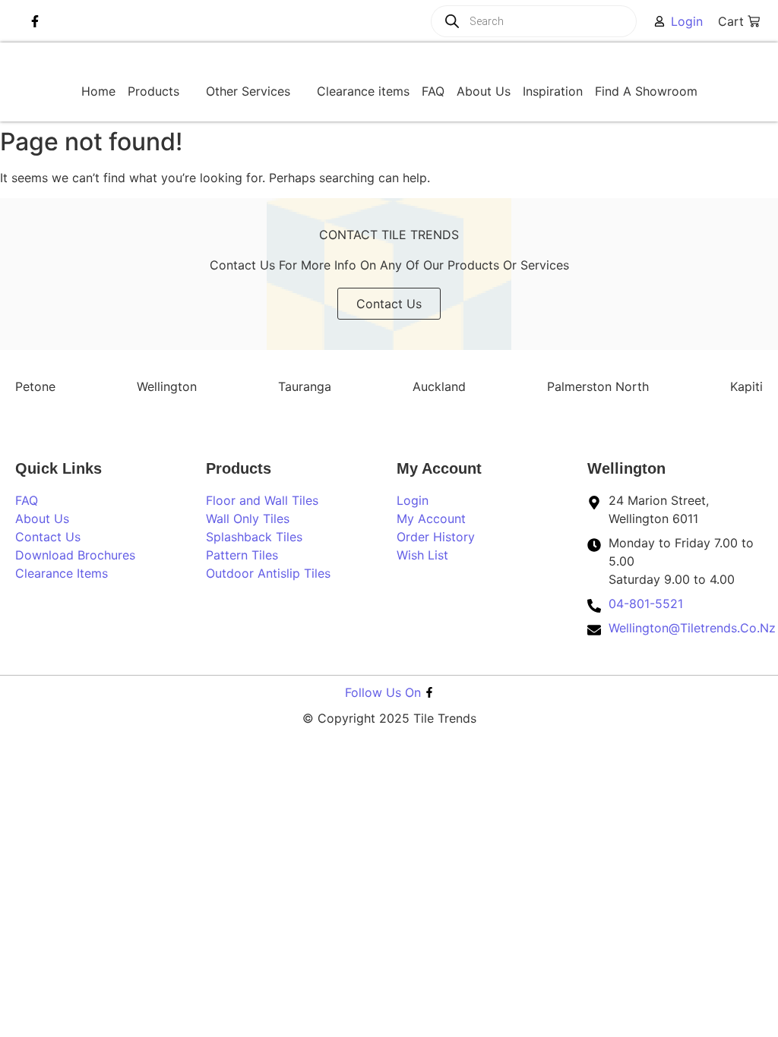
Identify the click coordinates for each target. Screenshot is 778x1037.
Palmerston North (598, 386)
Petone (35, 386)
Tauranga (304, 386)
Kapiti (746, 386)
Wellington (167, 386)
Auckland (439, 386)
